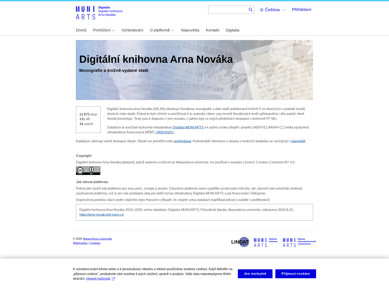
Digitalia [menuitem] (232, 30)
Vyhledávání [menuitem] (132, 30)
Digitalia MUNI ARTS (188, 127)
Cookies (95, 243)
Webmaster (80, 243)
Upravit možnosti (98, 278)
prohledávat (182, 141)
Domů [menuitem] (81, 30)
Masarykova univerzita (97, 238)
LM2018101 (164, 132)
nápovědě (298, 141)
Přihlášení (301, 9)
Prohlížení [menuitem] (102, 30)
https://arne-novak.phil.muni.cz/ (101, 214)
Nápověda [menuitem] (190, 30)
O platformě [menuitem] (160, 30)
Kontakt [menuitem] (212, 30)
